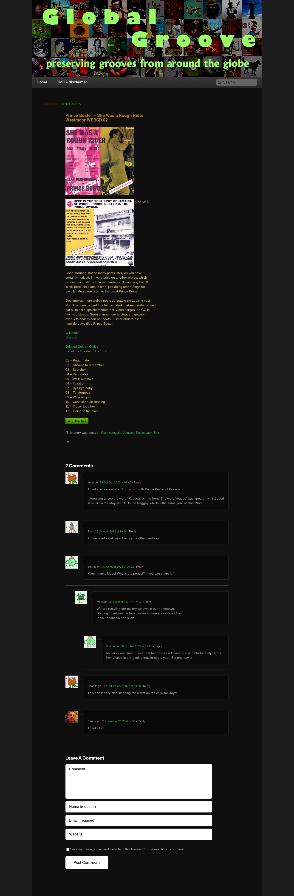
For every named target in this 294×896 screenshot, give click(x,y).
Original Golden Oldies (81, 346)
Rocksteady (144, 432)
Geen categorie (111, 432)
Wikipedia (72, 333)
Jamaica (128, 432)
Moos (100, 602)
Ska (156, 432)
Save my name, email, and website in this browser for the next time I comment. (127, 849)
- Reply (136, 482)
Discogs (71, 337)
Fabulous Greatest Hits (82, 351)
